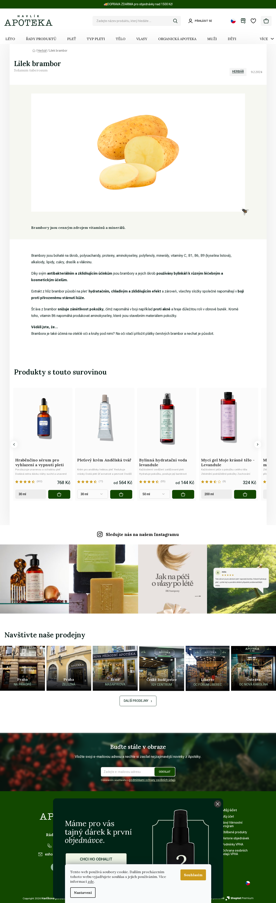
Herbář (238, 71)
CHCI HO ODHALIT (96, 859)
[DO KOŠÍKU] (59, 494)
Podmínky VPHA (232, 844)
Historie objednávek (235, 838)
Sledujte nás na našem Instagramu (142, 534)
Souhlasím (193, 875)
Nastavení (83, 892)
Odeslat (165, 771)
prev (14, 444)
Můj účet (228, 816)
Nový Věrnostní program (232, 824)
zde (91, 881)
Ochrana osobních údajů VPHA (235, 852)
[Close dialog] (217, 804)
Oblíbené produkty (234, 832)
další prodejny (136, 700)
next (257, 444)
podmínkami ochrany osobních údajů (152, 780)
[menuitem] (10, 39)
